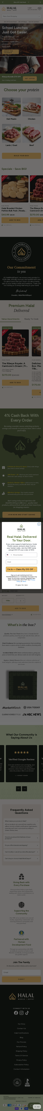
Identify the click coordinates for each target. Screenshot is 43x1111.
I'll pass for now (21, 585)
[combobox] (9, 555)
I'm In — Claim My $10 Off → (21, 569)
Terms (24, 581)
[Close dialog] (39, 524)
